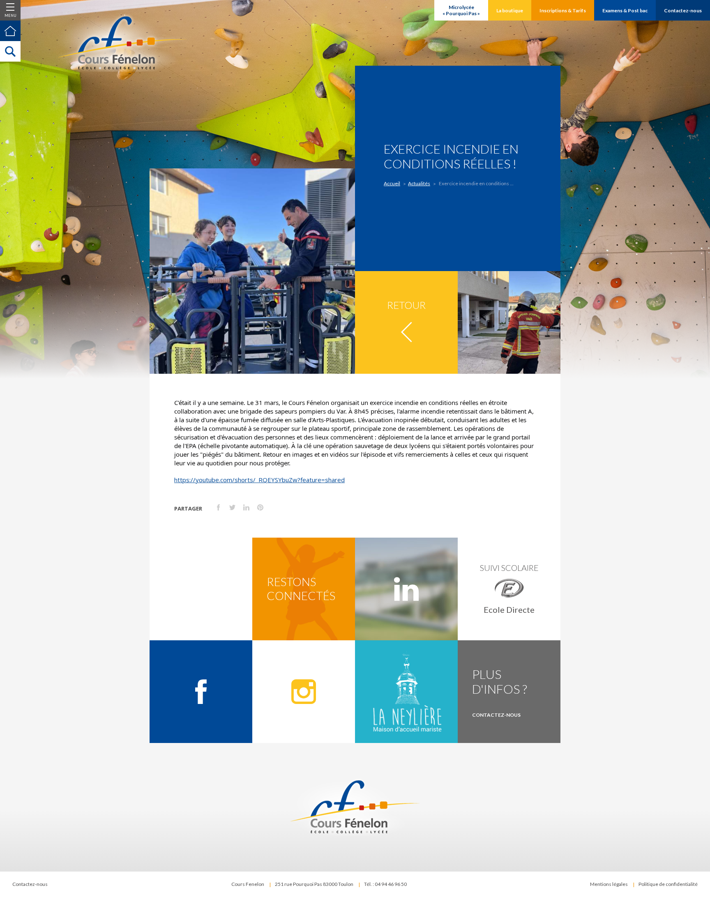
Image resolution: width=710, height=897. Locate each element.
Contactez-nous (30, 884)
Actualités (419, 183)
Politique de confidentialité (668, 884)
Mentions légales (609, 884)
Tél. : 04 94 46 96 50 (385, 884)
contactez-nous (496, 715)
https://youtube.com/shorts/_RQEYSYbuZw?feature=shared (259, 480)
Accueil (392, 183)
